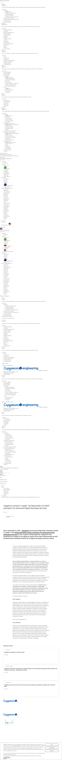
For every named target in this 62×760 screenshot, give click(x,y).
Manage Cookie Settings (16, 745)
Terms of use (7, 705)
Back (7, 77)
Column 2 (6, 737)
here (26, 596)
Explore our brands (5, 363)
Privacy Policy (7, 708)
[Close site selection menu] (5, 157)
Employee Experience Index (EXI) (20, 555)
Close (1, 471)
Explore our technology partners (7, 365)
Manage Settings (51, 747)
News (5, 94)
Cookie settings (9, 741)
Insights (5, 5)
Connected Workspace (32, 549)
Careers (5, 66)
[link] (4, 0)
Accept (52, 744)
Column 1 (6, 726)
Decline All (51, 750)
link (2, 5)
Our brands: (5, 718)
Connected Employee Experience (35, 547)
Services (5, 51)
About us (5, 109)
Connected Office (43, 549)
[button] (6, 225)
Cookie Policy (7, 710)
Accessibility (7, 706)
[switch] (0, 155)
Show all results (3, 483)
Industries (5, 24)
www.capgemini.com (21, 619)
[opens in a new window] (30, 527)
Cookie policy (9, 740)
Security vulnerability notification (10, 709)
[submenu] (5, 320)
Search (1, 466)
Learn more (4, 9)
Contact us (8, 735)
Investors (6, 704)
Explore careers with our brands (7, 401)
